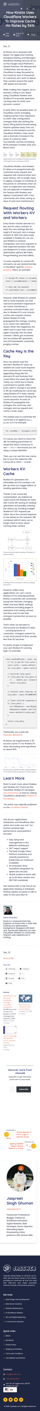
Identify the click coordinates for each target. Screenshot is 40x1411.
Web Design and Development (17, 1299)
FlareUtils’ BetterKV (12, 735)
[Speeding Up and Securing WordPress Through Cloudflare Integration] (11, 1009)
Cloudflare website (19, 807)
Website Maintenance (14, 1308)
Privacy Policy (11, 1345)
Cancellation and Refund (15, 1358)
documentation (11, 793)
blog (33, 34)
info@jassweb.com (13, 1374)
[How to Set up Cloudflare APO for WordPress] (25, 998)
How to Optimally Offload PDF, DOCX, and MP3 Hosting (10, 1039)
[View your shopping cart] (21, 9)
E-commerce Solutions (15, 1321)
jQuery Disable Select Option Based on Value (16, 1145)
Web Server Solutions (14, 1304)
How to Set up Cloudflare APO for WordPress (25, 1006)
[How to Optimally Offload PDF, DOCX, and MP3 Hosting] (10, 1030)
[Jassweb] (11, 4)
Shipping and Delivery (14, 1349)
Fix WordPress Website (14, 1313)
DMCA (8, 1336)
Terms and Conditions (14, 1353)
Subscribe (23, 1089)
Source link (8, 958)
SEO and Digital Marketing (15, 1317)
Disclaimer (10, 1340)
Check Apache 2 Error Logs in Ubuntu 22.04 (24, 1134)
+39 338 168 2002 (12, 1379)
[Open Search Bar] (27, 9)
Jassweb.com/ (14, 1209)
